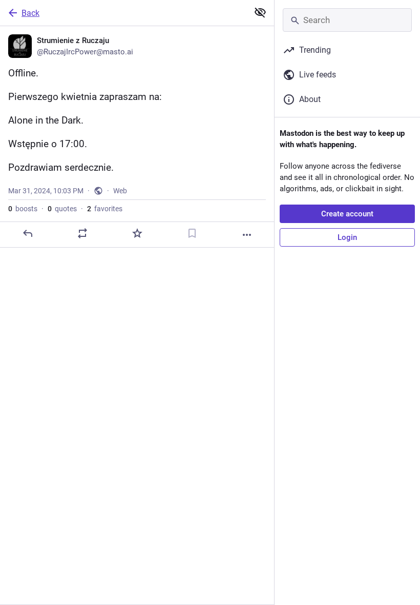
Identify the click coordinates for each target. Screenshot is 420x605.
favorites (104, 209)
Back (30, 13)
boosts (22, 209)
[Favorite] (137, 233)
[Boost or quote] (82, 233)
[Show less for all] (260, 12)
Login (347, 237)
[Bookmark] (192, 233)
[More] (247, 235)
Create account (347, 213)
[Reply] (28, 233)
